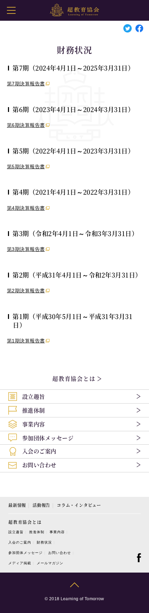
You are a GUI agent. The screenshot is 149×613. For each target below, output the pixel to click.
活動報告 (41, 505)
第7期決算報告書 (26, 83)
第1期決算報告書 (26, 340)
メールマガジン (50, 563)
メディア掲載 (19, 563)
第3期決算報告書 (26, 249)
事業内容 (57, 532)
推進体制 (36, 532)
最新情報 (17, 505)
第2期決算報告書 (26, 290)
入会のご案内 (19, 542)
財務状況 (44, 542)
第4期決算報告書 (26, 208)
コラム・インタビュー (79, 505)
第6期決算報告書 (26, 125)
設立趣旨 (16, 532)
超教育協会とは (74, 379)
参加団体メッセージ (25, 553)
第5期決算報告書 (26, 166)
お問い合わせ (59, 553)
